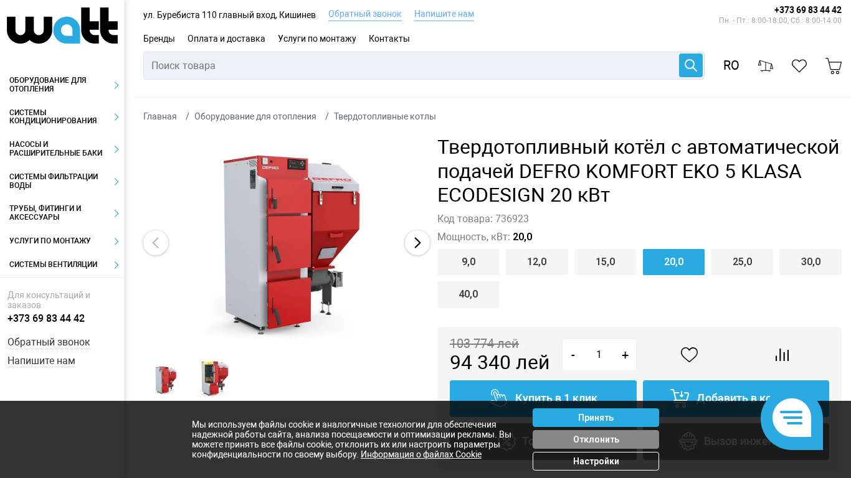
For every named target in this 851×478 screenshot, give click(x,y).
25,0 (742, 262)
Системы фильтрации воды (53, 181)
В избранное (689, 355)
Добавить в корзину (749, 398)
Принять (596, 418)
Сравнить (782, 354)
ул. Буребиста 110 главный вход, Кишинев (229, 15)
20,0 (673, 262)
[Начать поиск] (691, 65)
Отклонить (596, 439)
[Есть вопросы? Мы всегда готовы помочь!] (792, 419)
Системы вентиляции (53, 264)
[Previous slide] (155, 242)
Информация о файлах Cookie (421, 454)
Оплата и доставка (226, 39)
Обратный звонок (365, 14)
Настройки (596, 461)
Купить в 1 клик (556, 398)
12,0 (536, 262)
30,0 (810, 262)
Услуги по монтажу (317, 39)
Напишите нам (444, 14)
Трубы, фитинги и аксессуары (45, 213)
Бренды (159, 39)
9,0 (468, 262)
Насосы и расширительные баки (55, 148)
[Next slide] (417, 242)
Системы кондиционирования (53, 117)
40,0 (468, 294)
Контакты (389, 39)
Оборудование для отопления (47, 84)
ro (731, 66)
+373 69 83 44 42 (808, 10)
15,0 (605, 262)
